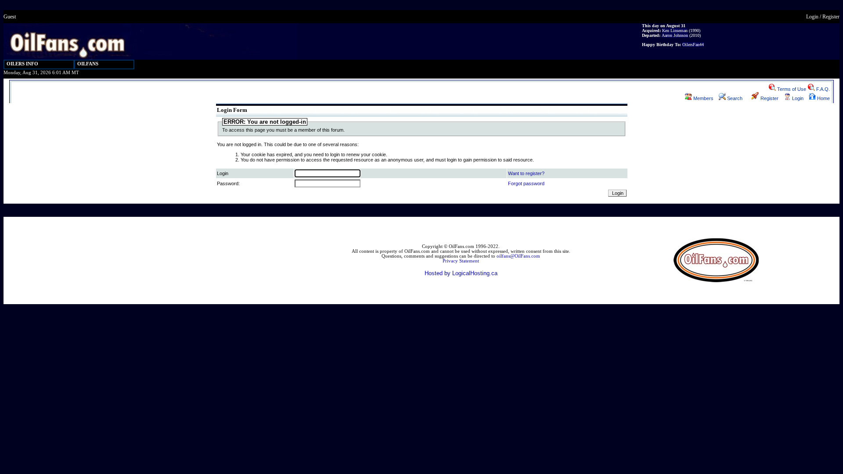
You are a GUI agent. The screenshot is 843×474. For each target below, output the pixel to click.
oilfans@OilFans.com (518, 256)
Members (702, 98)
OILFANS (87, 63)
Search (734, 98)
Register (830, 17)
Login (812, 17)
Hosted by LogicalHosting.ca (461, 273)
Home (823, 98)
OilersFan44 (693, 44)
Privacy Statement (461, 261)
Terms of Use (791, 89)
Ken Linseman (675, 30)
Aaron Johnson (675, 35)
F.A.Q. (822, 89)
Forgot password (526, 183)
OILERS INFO (22, 63)
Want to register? (526, 173)
